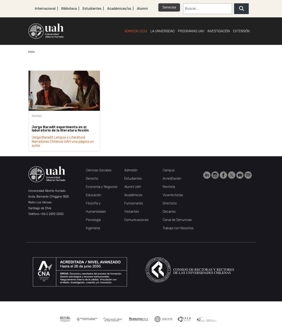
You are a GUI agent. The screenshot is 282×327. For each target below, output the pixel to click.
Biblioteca (69, 9)
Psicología (93, 220)
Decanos (169, 212)
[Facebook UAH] (224, 175)
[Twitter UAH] (232, 175)
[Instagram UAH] (215, 175)
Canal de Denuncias (177, 220)
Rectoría (169, 187)
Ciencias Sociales (98, 170)
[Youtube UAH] (240, 175)
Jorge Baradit (42, 137)
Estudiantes (92, 9)
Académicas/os (119, 9)
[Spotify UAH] (248, 175)
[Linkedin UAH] (207, 175)
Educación (93, 195)
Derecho (92, 178)
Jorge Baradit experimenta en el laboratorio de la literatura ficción (60, 128)
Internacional (45, 9)
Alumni (142, 9)
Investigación (218, 31)
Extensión (241, 31)
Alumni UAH (132, 187)
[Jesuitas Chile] (138, 319)
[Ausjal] (65, 319)
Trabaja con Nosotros (178, 228)
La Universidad (162, 31)
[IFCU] (184, 319)
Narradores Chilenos (47, 141)
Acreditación (172, 178)
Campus (169, 170)
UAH (67, 141)
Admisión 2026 (135, 31)
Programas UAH (191, 31)
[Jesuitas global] (163, 319)
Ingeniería (93, 228)
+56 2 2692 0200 (52, 214)
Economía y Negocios (101, 187)
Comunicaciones (136, 220)
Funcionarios (133, 203)
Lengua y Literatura (69, 137)
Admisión (130, 170)
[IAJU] (86, 319)
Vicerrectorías (173, 195)
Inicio (31, 51)
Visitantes (131, 212)
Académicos (133, 195)
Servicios (169, 7)
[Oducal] (207, 319)
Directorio (170, 203)
